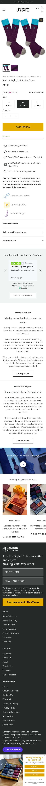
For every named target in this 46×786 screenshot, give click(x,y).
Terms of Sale (9, 720)
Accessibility (8, 716)
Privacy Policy (9, 708)
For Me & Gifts (34, 774)
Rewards (6, 670)
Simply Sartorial (9, 629)
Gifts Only (34, 770)
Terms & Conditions (11, 712)
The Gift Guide (9, 625)
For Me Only (34, 766)
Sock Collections (10, 616)
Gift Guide (7, 653)
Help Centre (8, 725)
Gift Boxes (7, 637)
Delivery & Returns (11, 691)
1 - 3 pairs (11, 76)
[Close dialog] (44, 755)
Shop (4, 76)
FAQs (5, 686)
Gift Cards (7, 642)
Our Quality (8, 666)
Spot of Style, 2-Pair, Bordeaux (29, 76)
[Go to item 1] (6, 68)
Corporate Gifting (10, 703)
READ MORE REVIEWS (23, 295)
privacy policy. (12, 595)
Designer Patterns (11, 633)
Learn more (23, 440)
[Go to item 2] (14, 68)
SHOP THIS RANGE (15, 537)
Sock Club (7, 658)
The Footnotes (9, 675)
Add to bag (23, 127)
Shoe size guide (36, 92)
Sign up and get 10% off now (23, 602)
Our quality (23, 374)
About (5, 662)
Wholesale (7, 699)
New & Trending (10, 620)
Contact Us (8, 695)
